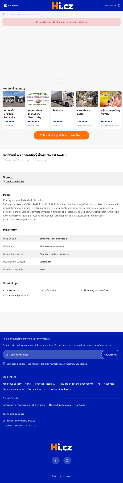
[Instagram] (67, 460)
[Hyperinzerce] (62, 5)
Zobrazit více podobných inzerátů (60, 135)
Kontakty (80, 404)
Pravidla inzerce (36, 389)
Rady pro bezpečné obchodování (76, 383)
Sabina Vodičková (15, 181)
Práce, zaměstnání (18, 14)
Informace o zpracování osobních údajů (24, 404)
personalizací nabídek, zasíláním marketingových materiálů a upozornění (53, 363)
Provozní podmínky (13, 389)
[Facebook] (56, 460)
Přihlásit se (110, 5)
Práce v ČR (35, 14)
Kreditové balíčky (12, 383)
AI (99, 383)
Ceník (28, 383)
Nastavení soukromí (60, 389)
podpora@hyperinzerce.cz (20, 420)
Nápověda (109, 383)
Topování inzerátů (45, 383)
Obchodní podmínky (60, 404)
